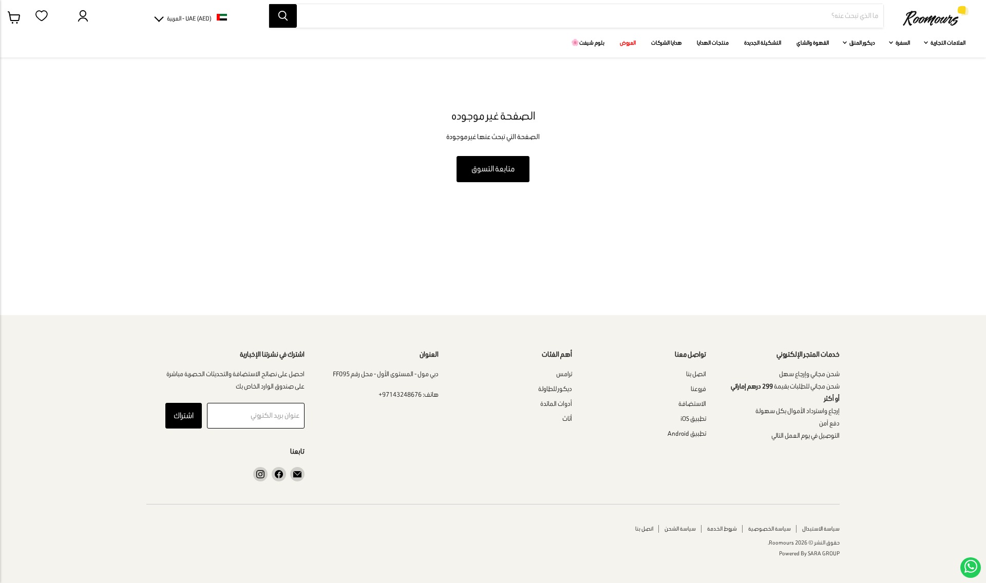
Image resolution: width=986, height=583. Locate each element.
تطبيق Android (687, 433)
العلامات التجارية (947, 42)
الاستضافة (692, 404)
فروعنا (698, 389)
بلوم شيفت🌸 (587, 42)
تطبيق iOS (693, 418)
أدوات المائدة (556, 404)
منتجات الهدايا (713, 42)
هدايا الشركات (666, 42)
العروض (628, 42)
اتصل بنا (696, 374)
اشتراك (184, 415)
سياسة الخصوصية (769, 528)
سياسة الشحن (680, 528)
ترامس (564, 374)
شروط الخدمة (722, 528)
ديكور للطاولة (555, 389)
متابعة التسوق (493, 168)
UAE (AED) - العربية (189, 18)
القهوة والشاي (813, 42)
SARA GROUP (824, 553)
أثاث (567, 418)
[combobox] (590, 16)
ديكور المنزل (861, 42)
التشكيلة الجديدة (762, 42)
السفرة (902, 42)
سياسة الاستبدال (821, 528)
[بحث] (283, 16)
